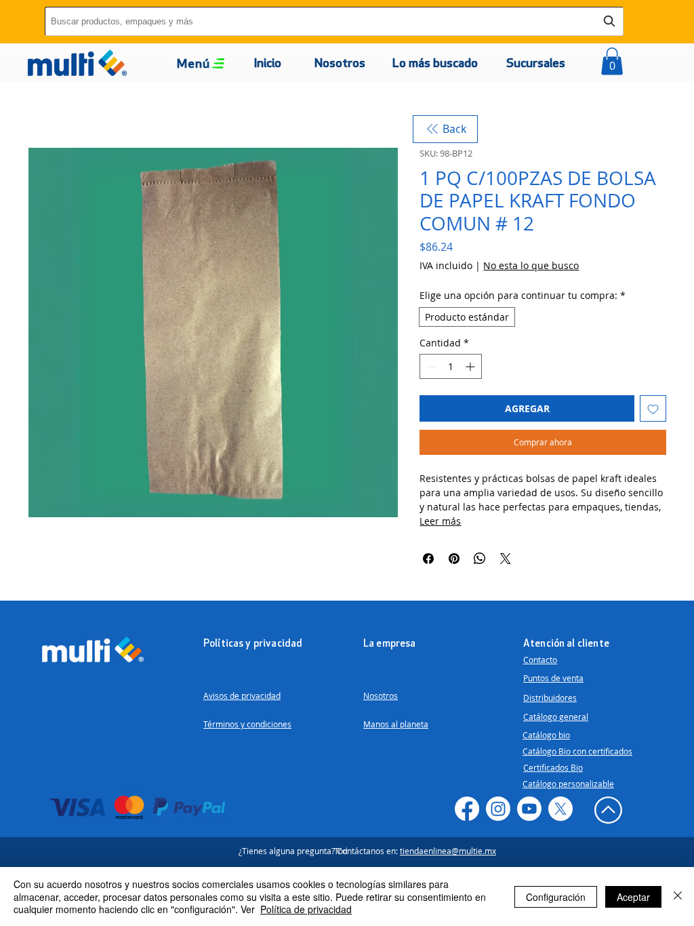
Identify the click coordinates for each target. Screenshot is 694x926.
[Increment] (471, 366)
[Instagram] (498, 809)
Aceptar (633, 897)
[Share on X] (505, 558)
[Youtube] (529, 809)
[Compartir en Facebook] (428, 558)
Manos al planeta (395, 724)
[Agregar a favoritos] (653, 408)
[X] (560, 809)
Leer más (440, 521)
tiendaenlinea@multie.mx (448, 850)
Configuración (556, 897)
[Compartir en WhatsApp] (480, 558)
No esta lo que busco (531, 265)
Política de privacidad (306, 909)
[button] (193, 65)
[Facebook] (467, 809)
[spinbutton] (450, 366)
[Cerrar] (678, 896)
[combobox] (334, 21)
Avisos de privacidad (242, 695)
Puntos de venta (553, 677)
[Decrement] (430, 366)
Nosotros (380, 695)
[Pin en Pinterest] (454, 558)
